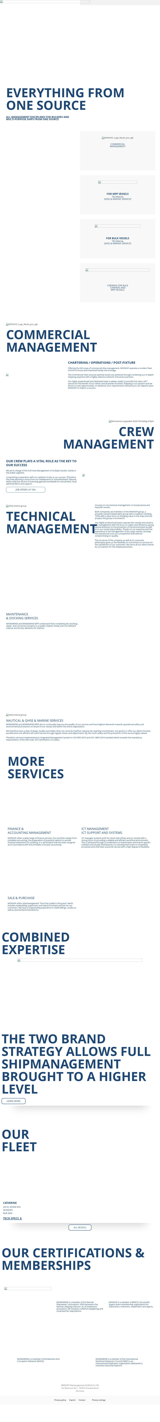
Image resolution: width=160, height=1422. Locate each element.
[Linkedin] (80, 1418)
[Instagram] (80, 1408)
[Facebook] (80, 1413)
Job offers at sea (26, 489)
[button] (120, 2)
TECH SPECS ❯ (12, 1218)
